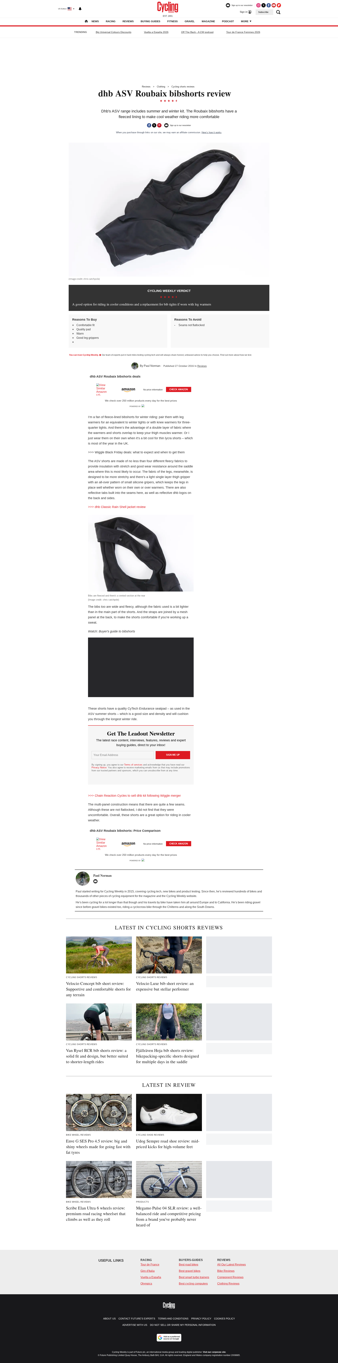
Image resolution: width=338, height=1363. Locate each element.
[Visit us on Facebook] (269, 5)
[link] (103, 389)
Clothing (161, 86)
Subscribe (263, 12)
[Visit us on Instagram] (258, 5)
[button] (141, 389)
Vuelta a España (150, 1277)
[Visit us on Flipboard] (279, 5)
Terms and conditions (173, 1318)
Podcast (228, 21)
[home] (86, 21)
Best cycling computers (193, 1283)
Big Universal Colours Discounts (113, 32)
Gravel (190, 21)
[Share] (149, 125)
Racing (110, 21)
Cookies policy (224, 1318)
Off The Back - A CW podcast (197, 32)
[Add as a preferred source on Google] (169, 1337)
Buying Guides (150, 21)
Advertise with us (134, 1325)
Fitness (172, 21)
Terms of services (133, 764)
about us (109, 1318)
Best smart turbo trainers (194, 1277)
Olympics (146, 1283)
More (245, 21)
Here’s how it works (211, 132)
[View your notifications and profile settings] (80, 8)
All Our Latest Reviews (231, 1264)
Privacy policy (201, 1318)
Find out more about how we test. (236, 355)
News (95, 21)
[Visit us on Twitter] (263, 5)
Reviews (128, 21)
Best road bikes (188, 1264)
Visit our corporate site (214, 1352)
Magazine (208, 21)
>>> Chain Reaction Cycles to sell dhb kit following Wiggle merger (134, 795)
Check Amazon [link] (178, 389)
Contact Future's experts (136, 1318)
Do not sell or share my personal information (183, 1325)
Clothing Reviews (228, 1283)
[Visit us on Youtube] (274, 5)
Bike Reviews (225, 1270)
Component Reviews (230, 1277)
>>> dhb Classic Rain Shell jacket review (117, 507)
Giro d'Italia (147, 1270)
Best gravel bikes (189, 1270)
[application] (141, 667)
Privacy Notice (99, 767)
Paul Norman (152, 365)
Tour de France (149, 1264)
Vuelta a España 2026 (156, 32)
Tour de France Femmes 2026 (243, 32)
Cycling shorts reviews (183, 86)
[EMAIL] (96, 881)
